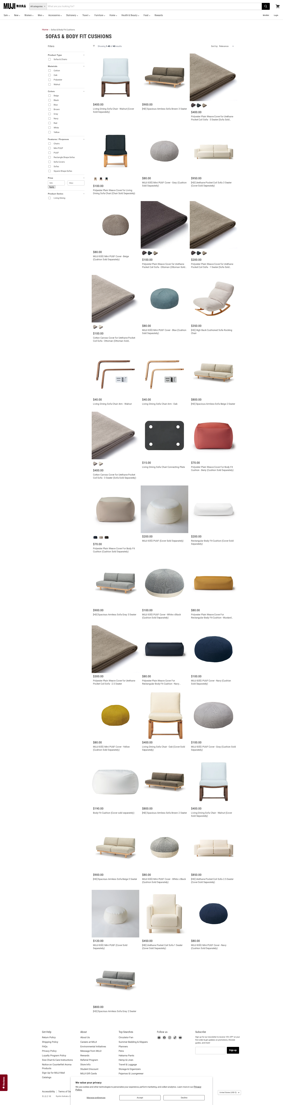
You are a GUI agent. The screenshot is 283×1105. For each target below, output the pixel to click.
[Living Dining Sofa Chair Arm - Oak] (165, 372)
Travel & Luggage (128, 1064)
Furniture (99, 15)
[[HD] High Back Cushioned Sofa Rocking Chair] (213, 299)
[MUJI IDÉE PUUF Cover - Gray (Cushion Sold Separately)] (213, 715)
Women (28, 15)
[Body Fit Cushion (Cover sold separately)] (115, 781)
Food (146, 15)
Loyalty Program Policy (54, 1055)
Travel (85, 15)
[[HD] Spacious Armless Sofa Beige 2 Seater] (213, 372)
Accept (140, 1097)
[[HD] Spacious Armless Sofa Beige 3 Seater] (115, 847)
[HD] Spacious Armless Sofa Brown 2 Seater (164, 812)
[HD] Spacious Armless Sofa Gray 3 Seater (114, 614)
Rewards (159, 15)
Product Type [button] (55, 55)
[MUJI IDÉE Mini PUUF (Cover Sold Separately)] (115, 914)
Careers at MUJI (88, 1042)
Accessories (54, 15)
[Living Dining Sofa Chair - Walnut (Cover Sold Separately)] (115, 77)
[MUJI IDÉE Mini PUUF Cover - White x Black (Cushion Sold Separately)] (165, 847)
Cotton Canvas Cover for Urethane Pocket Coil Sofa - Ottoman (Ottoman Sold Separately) (114, 340)
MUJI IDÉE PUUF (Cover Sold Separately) (163, 540)
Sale (6, 15)
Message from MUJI (90, 1051)
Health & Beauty (129, 15)
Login (276, 15)
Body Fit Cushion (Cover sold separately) (113, 812)
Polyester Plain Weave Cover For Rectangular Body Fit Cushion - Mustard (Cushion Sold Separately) (211, 617)
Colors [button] (51, 91)
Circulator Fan (126, 1037)
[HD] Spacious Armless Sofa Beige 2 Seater (213, 403)
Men (40, 15)
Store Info (85, 1064)
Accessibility (48, 1091)
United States (228, 1092)
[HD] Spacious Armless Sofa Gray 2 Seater (114, 1011)
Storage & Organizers (130, 1069)
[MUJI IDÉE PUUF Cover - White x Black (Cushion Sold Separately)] (165, 583)
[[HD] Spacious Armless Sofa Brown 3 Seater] (165, 77)
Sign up (233, 1050)
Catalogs (46, 1077)
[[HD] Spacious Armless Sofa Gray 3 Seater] (115, 583)
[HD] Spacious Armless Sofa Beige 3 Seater (115, 879)
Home (113, 15)
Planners (123, 1046)
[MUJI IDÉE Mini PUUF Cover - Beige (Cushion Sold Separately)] (115, 225)
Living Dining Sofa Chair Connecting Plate (163, 467)
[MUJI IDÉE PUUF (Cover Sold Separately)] (165, 509)
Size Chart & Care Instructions (57, 1060)
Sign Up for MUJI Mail (53, 1072)
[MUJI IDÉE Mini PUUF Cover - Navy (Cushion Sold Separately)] (213, 914)
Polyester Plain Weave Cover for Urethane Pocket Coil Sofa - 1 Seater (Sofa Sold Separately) (212, 267)
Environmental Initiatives (93, 1046)
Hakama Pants (126, 1055)
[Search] (266, 6)
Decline (184, 1097)
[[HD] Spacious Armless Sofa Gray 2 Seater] (115, 980)
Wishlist (266, 15)
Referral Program (89, 1060)
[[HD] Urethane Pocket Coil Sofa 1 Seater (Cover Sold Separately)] (165, 914)
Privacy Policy (49, 1051)
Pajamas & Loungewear (131, 1073)
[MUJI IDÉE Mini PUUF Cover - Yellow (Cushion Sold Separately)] (115, 715)
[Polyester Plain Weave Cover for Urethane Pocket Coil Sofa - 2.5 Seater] (115, 649)
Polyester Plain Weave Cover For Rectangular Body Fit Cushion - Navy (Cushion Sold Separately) (160, 683)
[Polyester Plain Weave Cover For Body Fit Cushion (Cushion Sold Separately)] (115, 509)
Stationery (71, 15)
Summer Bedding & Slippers (133, 1042)
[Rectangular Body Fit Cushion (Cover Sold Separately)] (213, 509)
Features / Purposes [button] (58, 139)
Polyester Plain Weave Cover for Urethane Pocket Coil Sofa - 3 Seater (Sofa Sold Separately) (212, 119)
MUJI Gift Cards (88, 1073)
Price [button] (50, 178)
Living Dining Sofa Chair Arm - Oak (159, 403)
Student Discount (89, 1069)
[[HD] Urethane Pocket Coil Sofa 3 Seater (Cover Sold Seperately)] (213, 151)
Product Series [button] (55, 194)
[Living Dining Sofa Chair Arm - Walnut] (115, 372)
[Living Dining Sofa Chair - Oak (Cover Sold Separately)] (165, 715)
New (16, 15)
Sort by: (214, 46)
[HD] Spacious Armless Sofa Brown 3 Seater (164, 108)
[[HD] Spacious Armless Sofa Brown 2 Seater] (165, 781)
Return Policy (49, 1037)
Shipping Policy (50, 1042)
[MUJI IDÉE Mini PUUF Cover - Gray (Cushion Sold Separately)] (165, 151)
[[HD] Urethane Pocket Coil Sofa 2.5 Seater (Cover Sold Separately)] (213, 847)
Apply (51, 187)
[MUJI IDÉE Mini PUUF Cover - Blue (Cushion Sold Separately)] (165, 299)
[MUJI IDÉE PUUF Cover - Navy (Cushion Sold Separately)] (213, 649)
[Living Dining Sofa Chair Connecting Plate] (165, 435)
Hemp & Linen (126, 1060)
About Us (85, 1037)
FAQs (44, 1046)
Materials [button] (52, 66)
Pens (121, 1051)
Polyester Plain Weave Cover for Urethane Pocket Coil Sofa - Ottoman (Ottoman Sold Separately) (163, 267)
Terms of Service (67, 1091)
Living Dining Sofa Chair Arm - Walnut (112, 403)
